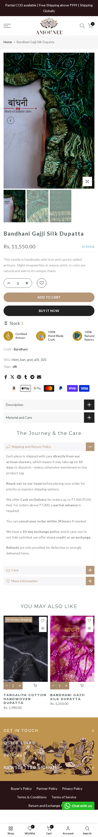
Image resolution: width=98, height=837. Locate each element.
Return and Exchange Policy (49, 806)
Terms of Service (63, 797)
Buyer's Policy (21, 788)
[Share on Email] (39, 377)
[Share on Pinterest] (19, 377)
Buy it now (49, 311)
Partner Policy (46, 788)
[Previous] (10, 120)
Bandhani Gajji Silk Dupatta (67, 697)
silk (14, 366)
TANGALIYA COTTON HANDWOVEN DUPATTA (25, 699)
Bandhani (21, 349)
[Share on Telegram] (32, 377)
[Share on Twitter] (12, 377)
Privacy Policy (72, 788)
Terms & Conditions (32, 797)
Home (8, 42)
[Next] (87, 120)
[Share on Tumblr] (26, 377)
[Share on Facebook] (6, 377)
